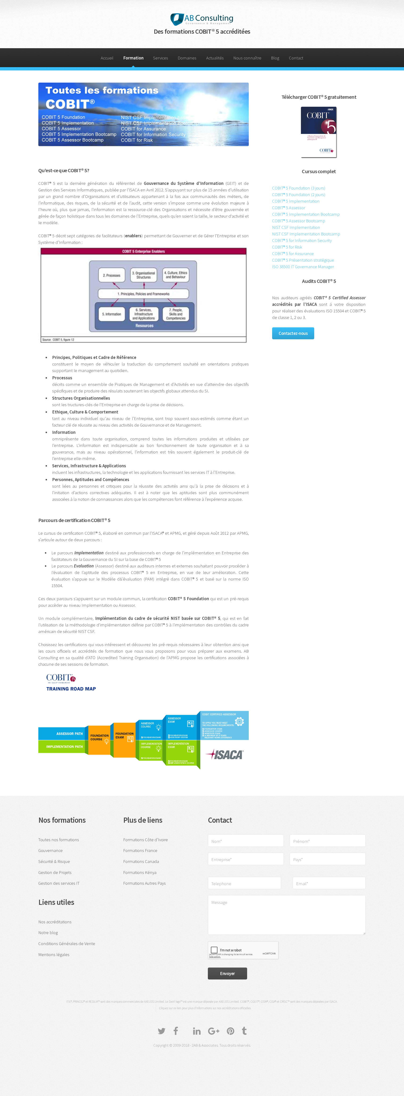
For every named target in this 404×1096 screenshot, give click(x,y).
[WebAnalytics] (202, 1057)
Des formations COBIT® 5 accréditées (202, 31)
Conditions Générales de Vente (66, 943)
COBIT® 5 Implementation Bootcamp (306, 214)
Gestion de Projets (55, 872)
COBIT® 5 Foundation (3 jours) (298, 188)
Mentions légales (53, 954)
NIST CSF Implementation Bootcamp (306, 234)
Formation (133, 58)
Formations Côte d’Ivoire (145, 839)
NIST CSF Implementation (296, 227)
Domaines (187, 58)
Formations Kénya (139, 872)
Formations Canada (141, 861)
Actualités (215, 58)
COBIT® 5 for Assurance (293, 253)
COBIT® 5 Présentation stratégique (303, 260)
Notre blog (48, 932)
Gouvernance (50, 850)
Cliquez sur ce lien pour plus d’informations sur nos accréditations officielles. (205, 1008)
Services (160, 58)
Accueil (107, 58)
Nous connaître (247, 58)
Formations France (140, 850)
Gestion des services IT (58, 883)
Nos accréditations (55, 921)
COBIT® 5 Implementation (296, 201)
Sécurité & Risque (54, 861)
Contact (296, 58)
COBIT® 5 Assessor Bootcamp (298, 220)
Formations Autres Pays (144, 883)
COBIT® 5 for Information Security (302, 240)
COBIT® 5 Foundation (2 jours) (298, 194)
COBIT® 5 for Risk (287, 247)
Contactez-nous (293, 333)
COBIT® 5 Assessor (288, 207)
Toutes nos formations (58, 839)
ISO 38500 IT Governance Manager (303, 266)
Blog (275, 58)
